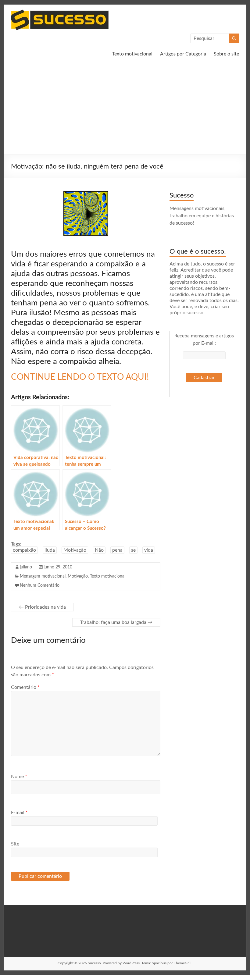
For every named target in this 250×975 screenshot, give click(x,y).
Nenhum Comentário (39, 585)
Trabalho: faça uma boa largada (116, 622)
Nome (19, 776)
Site (15, 844)
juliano (26, 567)
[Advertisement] (125, 108)
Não (99, 550)
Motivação (74, 550)
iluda (50, 550)
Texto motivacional (132, 54)
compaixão (24, 550)
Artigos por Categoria (183, 54)
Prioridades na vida (42, 607)
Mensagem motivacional (43, 576)
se (133, 550)
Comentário (25, 687)
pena (117, 550)
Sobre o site (226, 54)
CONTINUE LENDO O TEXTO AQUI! (80, 377)
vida (148, 550)
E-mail (19, 812)
